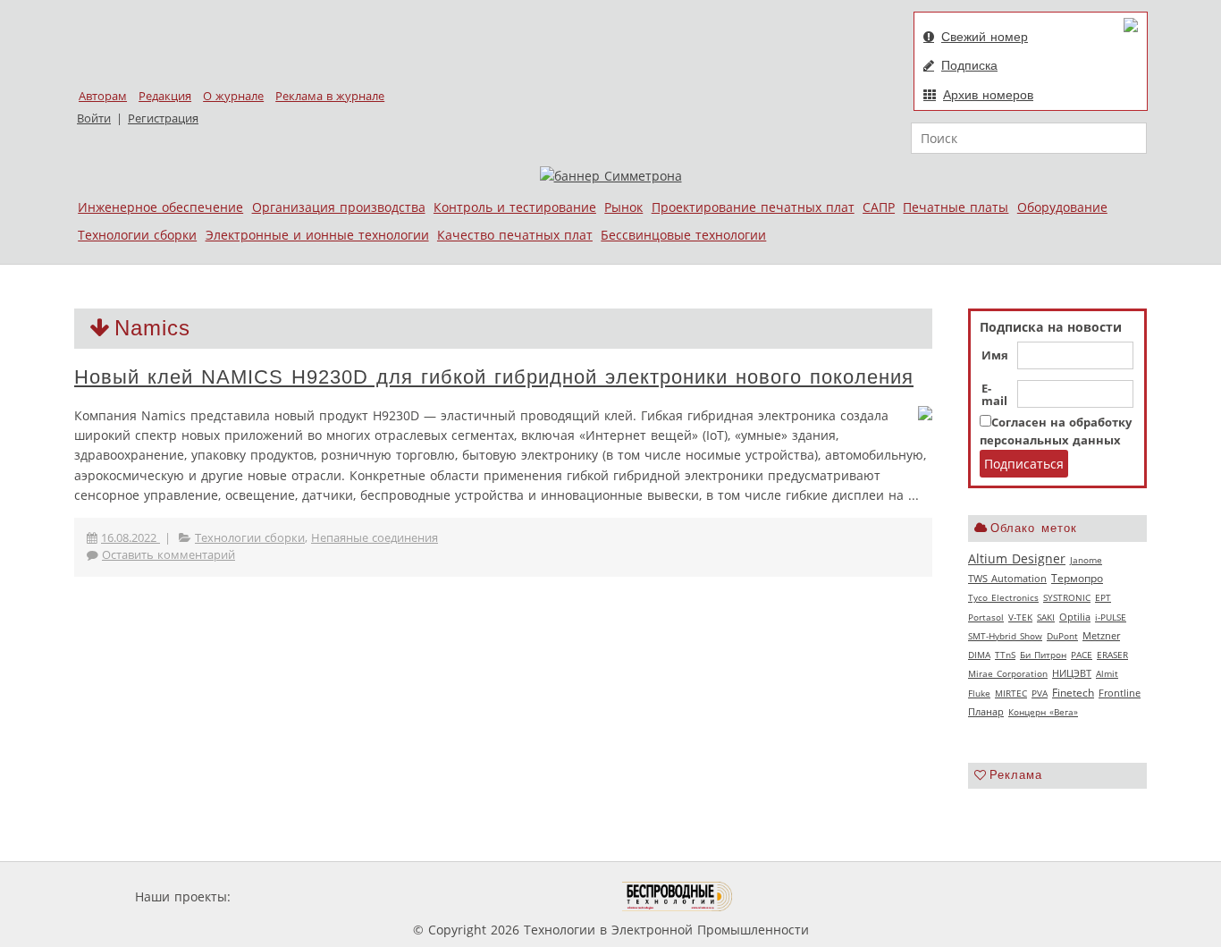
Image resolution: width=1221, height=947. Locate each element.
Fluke (979, 693)
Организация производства (338, 207)
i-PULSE (1110, 617)
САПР (879, 207)
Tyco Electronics (1003, 597)
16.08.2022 (130, 537)
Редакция (165, 96)
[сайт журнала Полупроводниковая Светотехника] (538, 896)
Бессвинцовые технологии (683, 234)
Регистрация (163, 118)
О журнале (233, 96)
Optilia (1074, 617)
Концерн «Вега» (1043, 712)
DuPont (1062, 636)
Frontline (1120, 693)
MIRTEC (1011, 693)
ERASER (1112, 654)
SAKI (1046, 617)
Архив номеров (988, 95)
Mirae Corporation (1008, 673)
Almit (1107, 673)
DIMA (979, 654)
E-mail (994, 395)
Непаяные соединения (374, 537)
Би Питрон (1043, 654)
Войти (94, 118)
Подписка (969, 65)
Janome (1086, 560)
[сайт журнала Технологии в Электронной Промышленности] (406, 896)
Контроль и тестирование (515, 207)
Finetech (1073, 692)
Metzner (1101, 636)
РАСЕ (1081, 654)
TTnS (1005, 654)
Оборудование (1062, 207)
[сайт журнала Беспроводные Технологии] (678, 896)
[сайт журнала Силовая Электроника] (292, 896)
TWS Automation (1007, 578)
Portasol (986, 617)
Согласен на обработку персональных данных (1056, 431)
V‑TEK (1020, 617)
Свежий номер (984, 36)
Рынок (623, 207)
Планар (986, 712)
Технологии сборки (137, 234)
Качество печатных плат (515, 234)
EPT (1103, 597)
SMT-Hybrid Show (1005, 636)
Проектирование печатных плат (753, 207)
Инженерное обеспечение (160, 207)
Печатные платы (955, 207)
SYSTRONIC (1066, 597)
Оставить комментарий (168, 554)
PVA (1040, 693)
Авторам (103, 96)
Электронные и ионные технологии (317, 234)
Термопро (1077, 578)
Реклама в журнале (329, 96)
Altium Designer (1016, 558)
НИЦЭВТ (1071, 673)
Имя (994, 356)
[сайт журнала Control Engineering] (796, 896)
